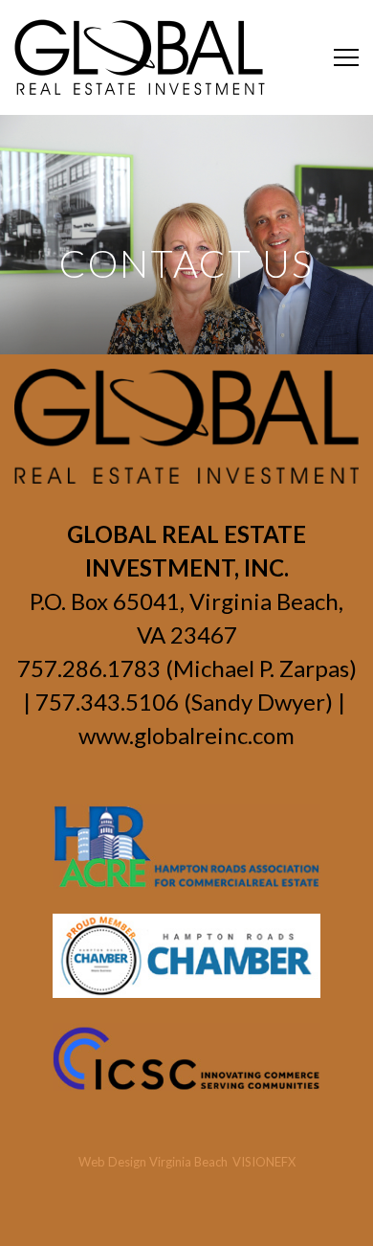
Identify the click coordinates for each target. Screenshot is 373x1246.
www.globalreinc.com (186, 735)
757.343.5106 (107, 701)
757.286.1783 (89, 668)
